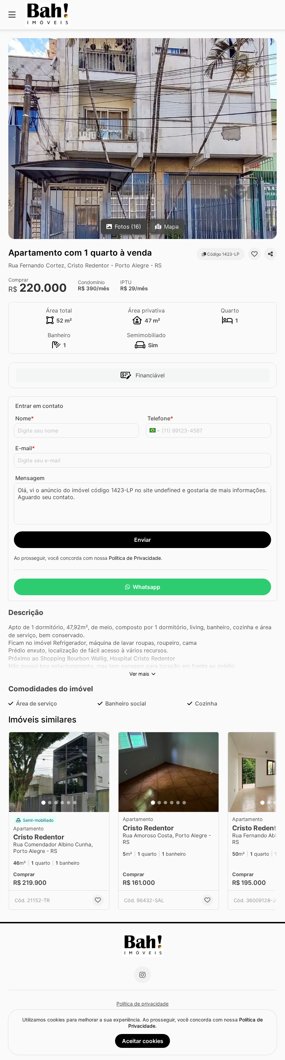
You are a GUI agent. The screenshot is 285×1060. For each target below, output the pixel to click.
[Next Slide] (271, 138)
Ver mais (139, 674)
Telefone (160, 418)
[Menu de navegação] (12, 14)
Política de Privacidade (135, 558)
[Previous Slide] (14, 138)
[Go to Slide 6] (74, 802)
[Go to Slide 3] (56, 802)
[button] (142, 138)
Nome (24, 418)
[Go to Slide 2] (49, 802)
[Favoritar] (254, 254)
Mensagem (29, 478)
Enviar (142, 539)
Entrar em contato (39, 405)
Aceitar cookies (142, 1040)
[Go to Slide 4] (62, 802)
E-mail (25, 448)
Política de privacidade (142, 1004)
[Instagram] (142, 974)
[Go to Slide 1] (43, 803)
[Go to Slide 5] (68, 802)
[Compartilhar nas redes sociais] (270, 254)
